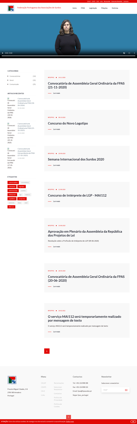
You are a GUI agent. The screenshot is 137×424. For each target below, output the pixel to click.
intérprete (12, 195)
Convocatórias (23, 76)
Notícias (115, 8)
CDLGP (89, 1)
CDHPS (93, 1)
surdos (23, 191)
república (12, 199)
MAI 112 (11, 207)
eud (26, 203)
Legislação (93, 8)
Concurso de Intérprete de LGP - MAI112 (77, 195)
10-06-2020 (61, 225)
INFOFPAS (51, 77)
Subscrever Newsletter (116, 1)
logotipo (21, 186)
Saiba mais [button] (70, 421)
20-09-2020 (61, 153)
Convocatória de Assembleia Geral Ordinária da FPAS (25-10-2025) (26, 127)
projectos (22, 199)
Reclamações (107, 1)
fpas (19, 203)
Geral (23, 80)
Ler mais (56, 93)
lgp (20, 195)
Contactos (125, 1)
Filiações (104, 8)
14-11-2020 (61, 77)
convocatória (13, 182)
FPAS (83, 8)
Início (75, 8)
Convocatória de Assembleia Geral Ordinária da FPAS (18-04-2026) (26, 101)
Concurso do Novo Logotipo (68, 123)
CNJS (97, 1)
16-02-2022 (61, 311)
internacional (13, 191)
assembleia (25, 182)
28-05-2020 (61, 271)
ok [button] (133, 421)
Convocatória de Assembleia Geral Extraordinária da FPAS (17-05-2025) (26, 152)
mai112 (27, 195)
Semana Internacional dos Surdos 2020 (76, 159)
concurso (12, 186)
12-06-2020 (61, 189)
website (11, 203)
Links (101, 1)
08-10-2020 (61, 117)
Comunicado (23, 84)
